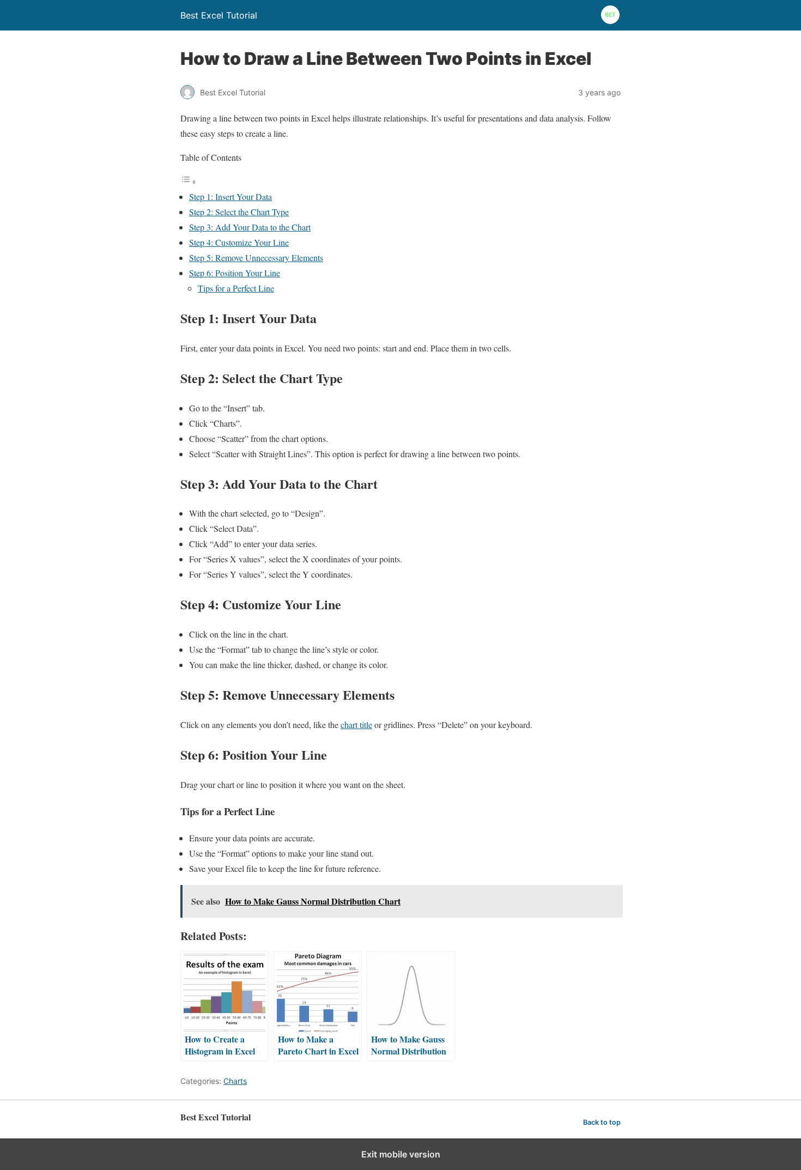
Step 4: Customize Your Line (239, 242)
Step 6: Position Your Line (234, 272)
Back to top (602, 1122)
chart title (356, 724)
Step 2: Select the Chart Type (239, 211)
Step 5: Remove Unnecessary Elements (256, 257)
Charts (235, 1081)
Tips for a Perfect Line (236, 288)
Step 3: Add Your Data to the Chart (250, 227)
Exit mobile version (400, 1154)
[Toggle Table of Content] (188, 181)
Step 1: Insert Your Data (230, 196)
